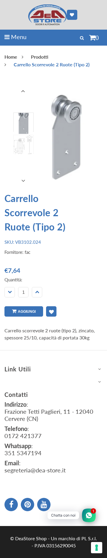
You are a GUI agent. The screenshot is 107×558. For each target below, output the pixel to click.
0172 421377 (23, 435)
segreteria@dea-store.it (35, 470)
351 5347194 (23, 452)
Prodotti (39, 57)
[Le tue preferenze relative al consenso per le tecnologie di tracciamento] (96, 547)
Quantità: (13, 279)
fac (27, 252)
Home (10, 57)
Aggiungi (27, 312)
